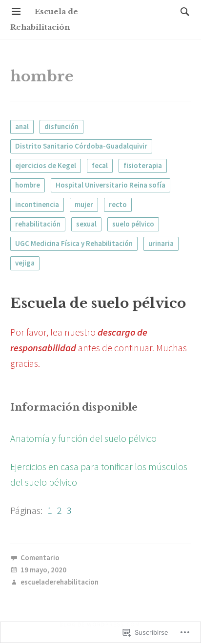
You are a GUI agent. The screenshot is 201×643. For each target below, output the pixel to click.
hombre (27, 184)
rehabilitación (37, 223)
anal (22, 126)
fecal (100, 165)
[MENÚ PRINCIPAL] (16, 12)
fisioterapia (142, 165)
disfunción (61, 126)
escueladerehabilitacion (59, 582)
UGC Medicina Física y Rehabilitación (74, 243)
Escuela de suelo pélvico (98, 303)
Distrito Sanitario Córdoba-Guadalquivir (81, 146)
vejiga (25, 262)
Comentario (40, 558)
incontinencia (37, 204)
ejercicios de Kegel (45, 165)
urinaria (161, 243)
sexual (86, 223)
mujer (84, 204)
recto (118, 204)
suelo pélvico (133, 223)
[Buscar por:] (182, 11)
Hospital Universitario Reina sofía (110, 184)
